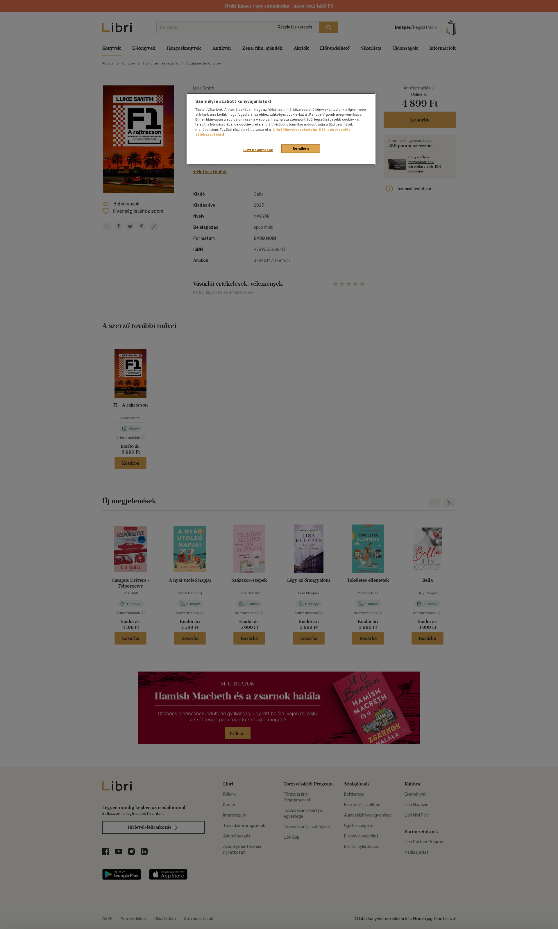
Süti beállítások (258, 150)
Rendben (301, 148)
